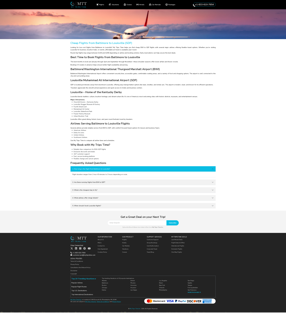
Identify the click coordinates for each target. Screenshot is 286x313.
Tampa (190, 285)
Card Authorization (153, 246)
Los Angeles (163, 280)
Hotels (124, 243)
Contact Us (101, 246)
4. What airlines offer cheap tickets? (85, 198)
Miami (161, 283)
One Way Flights (176, 252)
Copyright (73, 274)
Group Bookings (152, 243)
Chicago (104, 288)
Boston (104, 285)
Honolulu (133, 285)
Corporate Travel (152, 249)
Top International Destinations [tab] (82, 294)
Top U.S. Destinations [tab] (79, 291)
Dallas (104, 290)
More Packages (194, 292)
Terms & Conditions (76, 261)
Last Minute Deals (177, 240)
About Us (101, 240)
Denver (132, 280)
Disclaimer (73, 271)
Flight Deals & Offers (178, 243)
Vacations (125, 249)
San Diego (191, 280)
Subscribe (172, 223)
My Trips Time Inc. (157, 227)
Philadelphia (163, 290)
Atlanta (104, 280)
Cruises (124, 252)
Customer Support (152, 240)
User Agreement (103, 249)
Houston (133, 288)
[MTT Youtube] (89, 248)
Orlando (161, 288)
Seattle (190, 283)
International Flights (177, 246)
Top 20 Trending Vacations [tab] (83, 278)
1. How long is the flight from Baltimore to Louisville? (91, 169)
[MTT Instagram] (80, 248)
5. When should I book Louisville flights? (86, 206)
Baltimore (105, 283)
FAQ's (100, 243)
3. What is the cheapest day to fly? (84, 190)
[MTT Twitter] (71, 248)
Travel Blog (150, 252)
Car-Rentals (126, 246)
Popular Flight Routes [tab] (79, 287)
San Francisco (192, 290)
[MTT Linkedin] (76, 248)
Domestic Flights (176, 249)
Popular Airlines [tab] (77, 283)
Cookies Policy (102, 252)
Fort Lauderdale (193, 288)
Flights (124, 240)
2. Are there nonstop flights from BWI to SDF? (88, 182)
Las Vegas (133, 290)
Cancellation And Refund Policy (80, 267)
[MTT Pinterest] (84, 248)
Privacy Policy (74, 264)
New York (162, 285)
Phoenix (132, 283)
